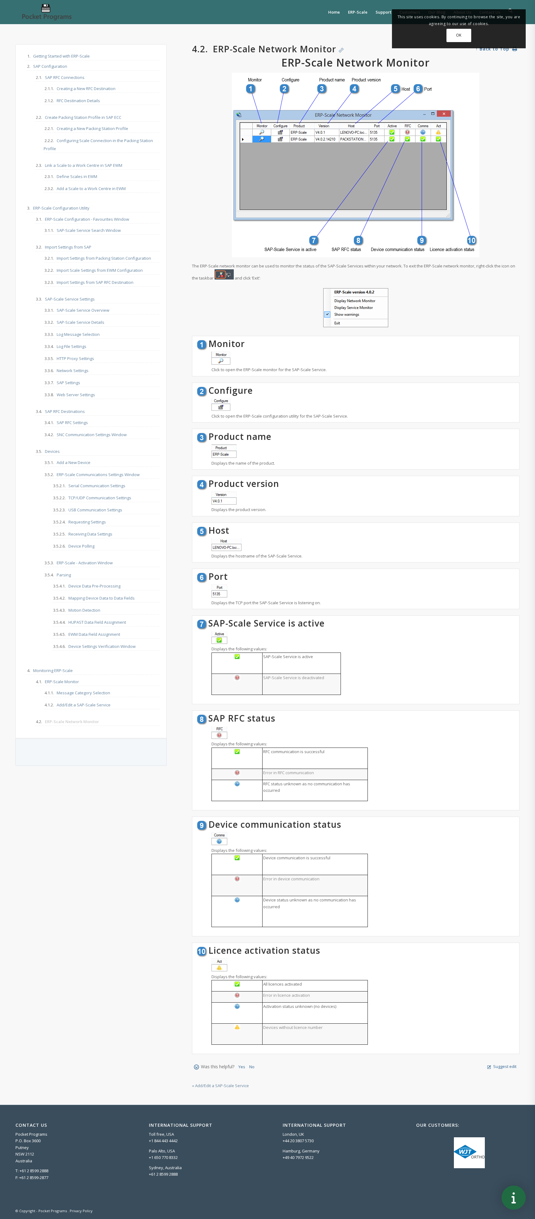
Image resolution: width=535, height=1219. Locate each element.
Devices (52, 451)
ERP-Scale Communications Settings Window (98, 474)
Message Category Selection (83, 693)
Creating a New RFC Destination (86, 88)
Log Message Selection (78, 334)
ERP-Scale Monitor (62, 681)
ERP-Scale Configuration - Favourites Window (87, 219)
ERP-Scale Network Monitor (72, 721)
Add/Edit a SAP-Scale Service (84, 705)
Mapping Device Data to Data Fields (101, 598)
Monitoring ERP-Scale (53, 670)
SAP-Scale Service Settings (70, 299)
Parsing (64, 575)
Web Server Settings (76, 394)
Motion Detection (84, 610)
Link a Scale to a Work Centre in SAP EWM (83, 165)
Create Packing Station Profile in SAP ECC (83, 117)
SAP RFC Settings (72, 422)
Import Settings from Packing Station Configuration (104, 258)
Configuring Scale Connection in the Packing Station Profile (98, 144)
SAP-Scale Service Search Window (89, 230)
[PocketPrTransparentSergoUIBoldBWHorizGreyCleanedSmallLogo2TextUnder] (46, 12)
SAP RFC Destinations (65, 411)
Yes (241, 1066)
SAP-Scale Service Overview (83, 310)
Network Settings (73, 370)
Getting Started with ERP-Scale (61, 56)
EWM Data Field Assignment (94, 634)
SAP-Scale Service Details (80, 322)
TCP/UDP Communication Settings (99, 498)
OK (459, 35)
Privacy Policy (81, 1210)
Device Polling (81, 546)
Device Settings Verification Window (102, 646)
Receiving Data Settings (90, 534)
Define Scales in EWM (77, 176)
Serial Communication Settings (96, 485)
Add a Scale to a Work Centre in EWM (91, 188)
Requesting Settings (87, 522)
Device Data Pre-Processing (94, 586)
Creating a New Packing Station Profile (92, 128)
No (251, 1066)
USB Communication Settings (95, 510)
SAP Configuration (50, 66)
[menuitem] (334, 12)
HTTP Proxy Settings (75, 358)
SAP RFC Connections (65, 77)
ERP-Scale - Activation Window (85, 563)
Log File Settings (71, 346)
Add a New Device (73, 462)
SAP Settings (68, 382)
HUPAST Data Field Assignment (97, 622)
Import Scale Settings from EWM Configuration (100, 270)
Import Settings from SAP (68, 247)
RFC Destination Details (78, 100)
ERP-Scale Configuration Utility (61, 208)
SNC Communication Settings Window (92, 434)
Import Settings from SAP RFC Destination (95, 282)
